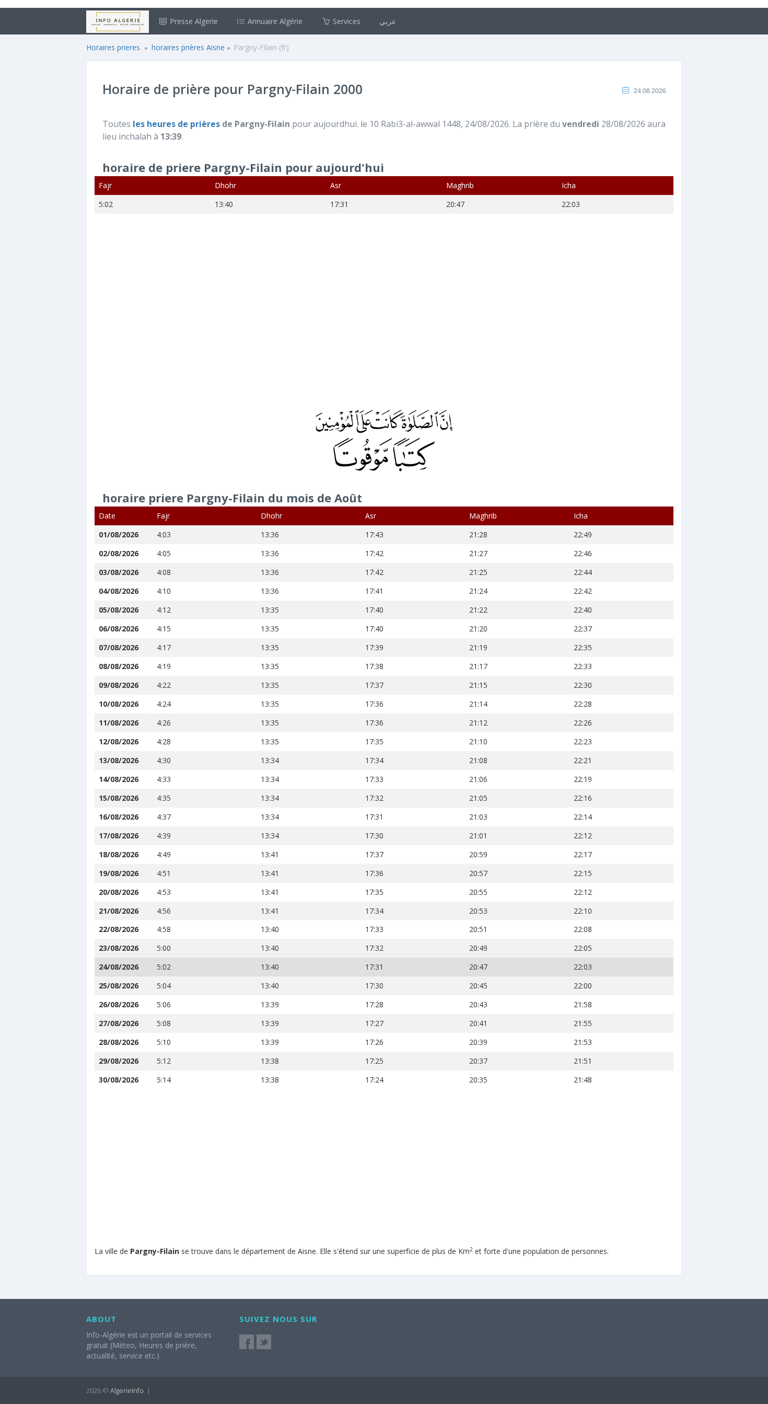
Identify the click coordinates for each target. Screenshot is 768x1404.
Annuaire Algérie (274, 21)
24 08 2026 (649, 90)
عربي (387, 21)
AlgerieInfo (127, 1390)
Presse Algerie (193, 21)
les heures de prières (177, 124)
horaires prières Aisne (188, 47)
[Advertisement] (384, 318)
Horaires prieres (113, 47)
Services (345, 21)
